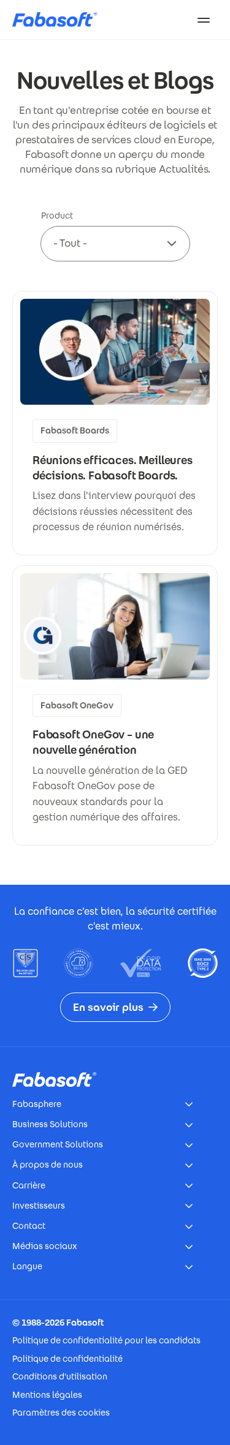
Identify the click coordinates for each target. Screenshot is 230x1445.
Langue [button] (27, 1266)
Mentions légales (47, 1394)
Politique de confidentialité (67, 1358)
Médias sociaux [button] (44, 1246)
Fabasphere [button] (36, 1103)
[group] (115, 423)
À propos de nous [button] (47, 1164)
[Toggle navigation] (203, 19)
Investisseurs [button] (38, 1205)
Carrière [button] (28, 1185)
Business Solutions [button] (50, 1124)
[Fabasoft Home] (59, 19)
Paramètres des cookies (61, 1412)
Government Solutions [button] (57, 1144)
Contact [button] (28, 1225)
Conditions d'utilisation (59, 1376)
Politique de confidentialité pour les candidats (106, 1340)
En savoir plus (108, 1007)
